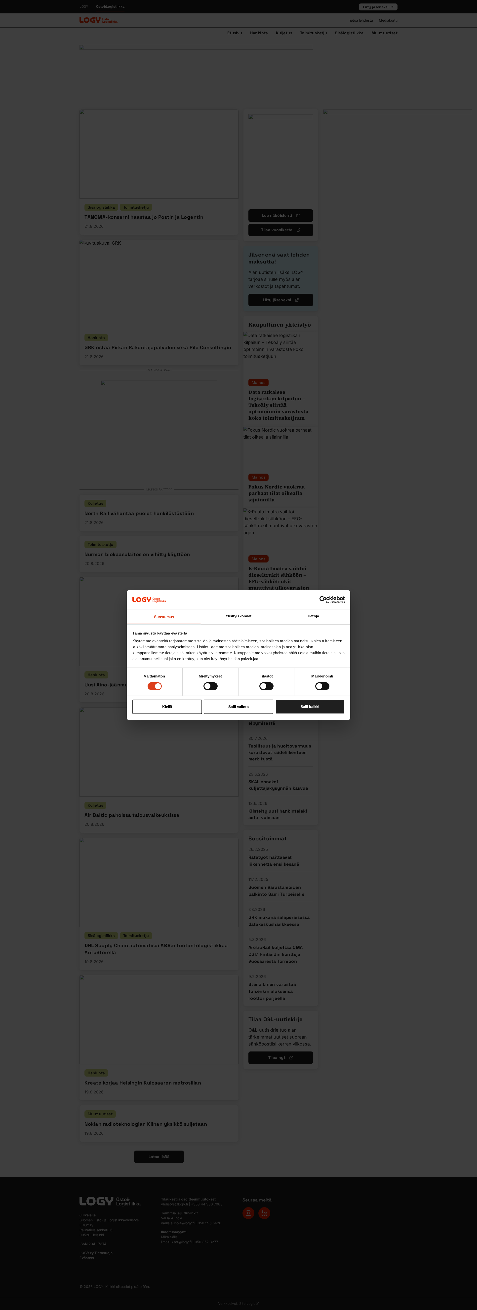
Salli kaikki (310, 707)
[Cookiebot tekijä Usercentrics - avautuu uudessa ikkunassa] (323, 599)
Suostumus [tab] (164, 617)
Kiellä (167, 707)
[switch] (210, 686)
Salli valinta (238, 707)
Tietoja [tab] (313, 616)
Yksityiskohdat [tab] (238, 616)
